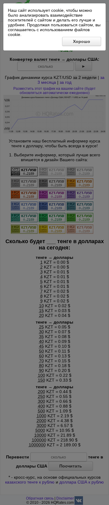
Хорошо (81, 41)
